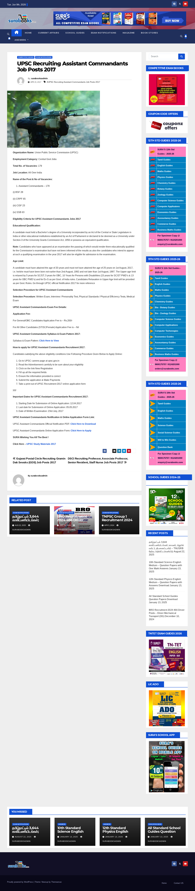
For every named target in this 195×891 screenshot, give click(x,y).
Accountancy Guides (167, 218)
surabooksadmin (39, 78)
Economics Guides (166, 212)
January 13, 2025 (69, 837)
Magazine (129, 33)
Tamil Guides (163, 159)
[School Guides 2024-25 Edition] (167, 506)
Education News (155, 824)
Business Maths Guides (169, 230)
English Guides (165, 165)
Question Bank (165, 447)
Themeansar (56, 882)
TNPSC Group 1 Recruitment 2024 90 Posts (117, 520)
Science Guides (165, 425)
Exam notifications (103, 33)
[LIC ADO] (167, 708)
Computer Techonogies (166, 331)
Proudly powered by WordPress (20, 882)
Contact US (178, 883)
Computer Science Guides (170, 200)
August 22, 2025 (23, 837)
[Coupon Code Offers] (167, 125)
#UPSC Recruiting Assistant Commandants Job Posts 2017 (73, 82)
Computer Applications (166, 325)
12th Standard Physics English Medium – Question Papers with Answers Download (165, 582)
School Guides (75, 33)
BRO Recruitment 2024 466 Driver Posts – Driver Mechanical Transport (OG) (166, 613)
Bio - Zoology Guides (165, 313)
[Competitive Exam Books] (167, 89)
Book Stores (149, 33)
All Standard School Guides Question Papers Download (164, 831)
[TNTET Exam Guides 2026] (167, 657)
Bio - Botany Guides (165, 307)
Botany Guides (164, 189)
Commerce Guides (166, 224)
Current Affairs (48, 33)
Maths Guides (164, 171)
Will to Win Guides (167, 440)
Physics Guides (165, 177)
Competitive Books (26, 57)
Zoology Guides (165, 194)
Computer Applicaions (168, 206)
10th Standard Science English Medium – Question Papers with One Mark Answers (165, 565)
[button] (8, 34)
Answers (21, 40)
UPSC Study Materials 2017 (41, 444)
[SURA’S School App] (167, 766)
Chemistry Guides (166, 183)
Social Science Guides (169, 432)
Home (28, 33)
